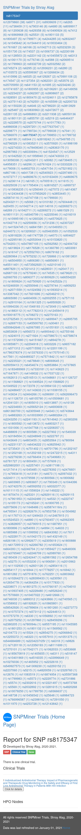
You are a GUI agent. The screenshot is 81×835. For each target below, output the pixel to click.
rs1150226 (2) (17, 105)
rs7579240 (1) (32, 273)
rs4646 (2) (34, 105)
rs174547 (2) (11, 80)
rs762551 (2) (35, 101)
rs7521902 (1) (67, 168)
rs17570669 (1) (13, 595)
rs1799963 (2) (17, 64)
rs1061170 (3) (17, 59)
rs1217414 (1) (12, 469)
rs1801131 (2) (17, 118)
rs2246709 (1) (36, 553)
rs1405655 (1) (40, 653)
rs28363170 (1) (58, 147)
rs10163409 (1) (52, 177)
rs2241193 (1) (32, 419)
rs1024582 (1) (36, 289)
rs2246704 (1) (30, 549)
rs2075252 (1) (17, 620)
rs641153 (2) (32, 85)
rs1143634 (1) (12, 394)
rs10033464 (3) (57, 43)
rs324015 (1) (16, 335)
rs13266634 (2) (54, 72)
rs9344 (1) (29, 139)
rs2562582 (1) (53, 243)
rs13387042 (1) (13, 294)
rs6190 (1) (14, 139)
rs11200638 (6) (18, 30)
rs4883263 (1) (17, 415)
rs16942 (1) (67, 570)
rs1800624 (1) (17, 281)
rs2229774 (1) (51, 678)
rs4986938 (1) (12, 126)
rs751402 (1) (34, 448)
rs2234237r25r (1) (38, 641)
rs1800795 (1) (54, 503)
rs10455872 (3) (57, 55)
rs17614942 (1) (52, 419)
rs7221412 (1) (30, 269)
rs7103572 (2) (12, 72)
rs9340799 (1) (33, 214)
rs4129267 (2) (46, 76)
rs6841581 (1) (38, 227)
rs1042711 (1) (27, 210)
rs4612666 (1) (54, 595)
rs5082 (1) (51, 160)
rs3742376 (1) (17, 486)
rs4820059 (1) (46, 670)
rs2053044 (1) (36, 239)
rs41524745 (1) (18, 227)
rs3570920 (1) (53, 143)
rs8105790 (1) (38, 398)
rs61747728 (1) (37, 235)
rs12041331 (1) (13, 402)
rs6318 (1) (58, 641)
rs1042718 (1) (12, 223)
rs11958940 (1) (37, 156)
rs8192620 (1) (32, 603)
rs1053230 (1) (31, 561)
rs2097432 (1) (67, 473)
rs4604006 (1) (32, 298)
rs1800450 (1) (32, 461)
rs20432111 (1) (13, 202)
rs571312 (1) (16, 348)
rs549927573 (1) (14, 666)
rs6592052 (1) (36, 486)
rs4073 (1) (55, 235)
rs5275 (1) (14, 561)
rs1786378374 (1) (15, 352)
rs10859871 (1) (13, 344)
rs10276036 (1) (13, 662)
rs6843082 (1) (53, 532)
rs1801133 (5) (54, 34)
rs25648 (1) (51, 695)
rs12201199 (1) (57, 348)
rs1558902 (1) (12, 603)
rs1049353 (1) (57, 227)
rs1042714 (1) (28, 206)
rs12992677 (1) (31, 540)
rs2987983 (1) (12, 151)
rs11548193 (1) (34, 306)
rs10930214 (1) (57, 289)
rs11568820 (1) (58, 381)
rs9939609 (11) (52, 22)
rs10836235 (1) (18, 189)
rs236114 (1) (16, 181)
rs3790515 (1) (36, 524)
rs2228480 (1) (38, 591)
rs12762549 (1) (13, 319)
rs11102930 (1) (18, 565)
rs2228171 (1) (17, 536)
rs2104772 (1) (12, 632)
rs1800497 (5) (12, 39)
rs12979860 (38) (14, 22)
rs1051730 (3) (12, 51)
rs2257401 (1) (35, 465)
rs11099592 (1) (33, 532)
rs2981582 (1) (51, 557)
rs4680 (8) (55, 26)
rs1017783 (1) (56, 122)
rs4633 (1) (62, 528)
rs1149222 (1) (54, 490)
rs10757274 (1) (18, 611)
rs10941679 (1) (34, 319)
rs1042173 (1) (36, 536)
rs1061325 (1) (36, 302)
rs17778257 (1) (49, 570)
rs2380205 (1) (12, 624)
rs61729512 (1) (18, 545)
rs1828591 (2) (12, 97)
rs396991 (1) (50, 394)
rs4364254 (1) (33, 582)
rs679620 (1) (68, 273)
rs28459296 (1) (57, 620)
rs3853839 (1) (12, 331)
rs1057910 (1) (48, 637)
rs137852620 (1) (40, 193)
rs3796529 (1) (12, 143)
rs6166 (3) (29, 47)
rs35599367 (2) (33, 72)
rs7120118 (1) (17, 645)
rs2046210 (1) (54, 294)
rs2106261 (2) (53, 89)
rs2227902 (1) (51, 432)
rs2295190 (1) (17, 239)
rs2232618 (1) (53, 662)
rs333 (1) (71, 327)
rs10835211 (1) (33, 143)
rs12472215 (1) (57, 453)
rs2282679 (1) (32, 511)
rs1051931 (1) (54, 327)
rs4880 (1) (31, 519)
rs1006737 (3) (49, 51)
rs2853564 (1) (51, 440)
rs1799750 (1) (38, 691)
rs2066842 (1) (67, 632)
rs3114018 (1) (48, 206)
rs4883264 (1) (57, 415)
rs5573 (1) (34, 678)
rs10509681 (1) (58, 398)
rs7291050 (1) (59, 699)
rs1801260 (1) (53, 607)
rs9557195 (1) (51, 624)
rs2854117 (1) (12, 570)
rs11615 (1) (65, 181)
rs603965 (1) (16, 482)
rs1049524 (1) (38, 381)
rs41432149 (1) (57, 536)
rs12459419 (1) (58, 310)
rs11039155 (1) (57, 390)
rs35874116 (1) (13, 197)
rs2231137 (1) (17, 444)
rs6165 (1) (32, 181)
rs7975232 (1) (32, 256)
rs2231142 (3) (36, 55)
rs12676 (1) (10, 674)
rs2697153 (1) (17, 323)
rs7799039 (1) (51, 131)
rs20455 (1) (10, 206)
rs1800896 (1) (12, 528)
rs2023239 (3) (66, 47)
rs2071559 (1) (17, 289)
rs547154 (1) (49, 168)
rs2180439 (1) (12, 557)
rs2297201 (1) (32, 126)
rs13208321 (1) (31, 231)
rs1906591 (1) (51, 561)
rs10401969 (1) (18, 657)
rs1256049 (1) (38, 189)
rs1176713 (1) (17, 515)
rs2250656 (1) (32, 223)
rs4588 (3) (52, 59)
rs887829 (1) (11, 269)
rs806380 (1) (35, 260)
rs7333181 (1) (40, 369)
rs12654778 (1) (13, 582)
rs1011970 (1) (12, 703)
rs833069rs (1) (32, 151)
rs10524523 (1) (13, 519)
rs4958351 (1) (12, 164)
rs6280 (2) (65, 68)
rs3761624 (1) (46, 164)
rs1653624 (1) (57, 545)
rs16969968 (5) (18, 34)
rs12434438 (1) (18, 193)
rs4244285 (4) (51, 39)
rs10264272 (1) (18, 578)
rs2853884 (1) (53, 365)
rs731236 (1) (50, 223)
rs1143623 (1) (59, 369)
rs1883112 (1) (17, 310)
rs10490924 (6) (57, 30)
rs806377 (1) (31, 277)
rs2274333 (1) (17, 147)
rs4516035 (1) (38, 657)
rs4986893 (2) (32, 114)
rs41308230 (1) (36, 666)
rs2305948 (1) (35, 411)
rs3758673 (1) (52, 335)
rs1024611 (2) (51, 97)
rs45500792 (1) (37, 323)
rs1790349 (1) (52, 482)
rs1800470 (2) (32, 97)
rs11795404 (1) (33, 185)
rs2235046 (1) (53, 214)
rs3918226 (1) (17, 235)
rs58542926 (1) (13, 607)
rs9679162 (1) (54, 252)
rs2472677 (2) (54, 110)
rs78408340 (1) (37, 147)
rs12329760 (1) (67, 670)
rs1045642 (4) (17, 43)
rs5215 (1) (29, 670)
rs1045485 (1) (32, 469)
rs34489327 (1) (29, 356)
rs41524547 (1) (53, 151)
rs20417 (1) (66, 269)
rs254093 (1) (31, 528)
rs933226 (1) (52, 344)
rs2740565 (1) (67, 599)
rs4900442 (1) (49, 331)
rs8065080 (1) (12, 298)
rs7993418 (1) (17, 473)
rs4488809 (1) (12, 432)
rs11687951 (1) (57, 524)
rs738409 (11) (18, 26)
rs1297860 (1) (36, 620)
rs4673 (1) (50, 473)
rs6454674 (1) (33, 365)
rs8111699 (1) (57, 645)
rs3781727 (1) (12, 461)
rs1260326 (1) (38, 218)
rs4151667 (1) (38, 340)
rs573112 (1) (37, 611)
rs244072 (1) (11, 231)
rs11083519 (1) (29, 674)
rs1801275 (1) (32, 586)
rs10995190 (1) (18, 218)
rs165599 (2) (53, 101)
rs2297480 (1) (67, 172)
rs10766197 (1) (52, 586)
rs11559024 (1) (34, 490)
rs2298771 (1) (12, 131)
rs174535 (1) (50, 273)
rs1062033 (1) (53, 649)
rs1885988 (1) (12, 532)
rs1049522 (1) (12, 386)
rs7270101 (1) (12, 649)
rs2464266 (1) (32, 394)
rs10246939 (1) (13, 285)
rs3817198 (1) (54, 465)
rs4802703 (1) (30, 168)
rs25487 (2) (15, 110)
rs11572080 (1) (18, 340)
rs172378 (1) (31, 386)
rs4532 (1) (53, 499)
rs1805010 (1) (33, 402)
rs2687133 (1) (12, 273)
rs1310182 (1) (48, 202)
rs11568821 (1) (18, 381)
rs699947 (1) (54, 319)
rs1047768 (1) (33, 427)
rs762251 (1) (50, 574)
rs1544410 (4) (36, 43)
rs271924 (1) (34, 335)
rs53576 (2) (66, 80)
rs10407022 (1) (34, 595)
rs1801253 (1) (17, 628)
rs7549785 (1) (65, 139)
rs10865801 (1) (52, 603)
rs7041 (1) (68, 131)
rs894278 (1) (56, 340)
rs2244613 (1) (56, 611)
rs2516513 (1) (32, 377)
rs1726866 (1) (51, 256)
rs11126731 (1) (18, 398)
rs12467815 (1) (58, 515)
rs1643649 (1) (12, 440)
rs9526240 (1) (57, 591)
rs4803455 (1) (32, 440)
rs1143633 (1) (36, 390)
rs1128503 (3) (17, 55)
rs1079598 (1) (30, 478)
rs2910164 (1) (17, 302)
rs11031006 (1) (13, 427)
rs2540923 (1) (48, 172)
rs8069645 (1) (54, 361)
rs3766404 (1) (36, 457)
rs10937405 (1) (18, 591)
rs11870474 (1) (13, 494)
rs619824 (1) (16, 248)
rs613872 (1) (35, 423)
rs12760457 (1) (49, 519)
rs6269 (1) (10, 210)
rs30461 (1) (56, 323)
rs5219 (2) (52, 118)
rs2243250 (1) (12, 419)
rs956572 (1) (31, 331)
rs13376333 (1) (38, 352)
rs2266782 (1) (38, 545)
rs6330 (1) (31, 616)
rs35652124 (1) (37, 407)
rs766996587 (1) (19, 699)
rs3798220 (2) (51, 105)
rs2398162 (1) (40, 699)
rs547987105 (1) (32, 243)
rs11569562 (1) (57, 628)
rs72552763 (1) (34, 252)
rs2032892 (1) (31, 687)
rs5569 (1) (14, 687)
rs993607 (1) (34, 482)
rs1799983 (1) (17, 678)
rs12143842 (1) (52, 703)
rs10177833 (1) (54, 582)
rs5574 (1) (14, 683)
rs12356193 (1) (37, 645)
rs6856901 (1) (54, 260)
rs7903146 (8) (38, 26)
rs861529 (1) (65, 210)
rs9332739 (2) (36, 64)
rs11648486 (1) (33, 507)
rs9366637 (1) (57, 691)
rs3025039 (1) (12, 185)
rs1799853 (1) (51, 135)
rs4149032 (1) (33, 373)
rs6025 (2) (29, 76)
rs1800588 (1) (32, 432)
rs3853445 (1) (61, 193)
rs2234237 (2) (17, 93)
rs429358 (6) (37, 30)
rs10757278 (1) (13, 616)
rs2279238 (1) (17, 457)
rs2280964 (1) (12, 256)
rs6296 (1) (29, 164)
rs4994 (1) (47, 528)
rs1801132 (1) (36, 628)
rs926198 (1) (11, 540)
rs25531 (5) (36, 34)
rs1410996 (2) (12, 76)
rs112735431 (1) (14, 448)
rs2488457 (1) (17, 390)
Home (66, 828)
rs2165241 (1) (35, 503)
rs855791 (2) (35, 118)
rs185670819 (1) (19, 653)
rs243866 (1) (49, 599)
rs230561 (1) (58, 578)
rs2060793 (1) (12, 277)
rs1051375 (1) (67, 637)
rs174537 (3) (31, 51)
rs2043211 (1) (33, 160)
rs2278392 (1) (51, 469)
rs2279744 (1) (53, 285)
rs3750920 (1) (36, 281)
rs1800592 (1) (17, 423)
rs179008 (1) (11, 168)
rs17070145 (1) (59, 352)
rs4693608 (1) (57, 407)
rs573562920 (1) (35, 264)
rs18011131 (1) (13, 214)
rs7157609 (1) (51, 461)
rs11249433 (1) (37, 515)
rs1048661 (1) (51, 377)
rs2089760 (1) (56, 553)
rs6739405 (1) (67, 160)
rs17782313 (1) (37, 310)
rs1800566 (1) (49, 478)
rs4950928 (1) (56, 302)
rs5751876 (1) (32, 574)
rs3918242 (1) (46, 139)
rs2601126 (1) (38, 565)
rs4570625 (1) (57, 218)
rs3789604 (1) (33, 607)
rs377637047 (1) (53, 126)
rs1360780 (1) (54, 248)
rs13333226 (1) (67, 164)
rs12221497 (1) (52, 683)
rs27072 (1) (56, 189)
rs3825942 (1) (56, 444)
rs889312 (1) (31, 599)
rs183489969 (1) (19, 369)
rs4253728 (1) (32, 703)
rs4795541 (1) (12, 511)
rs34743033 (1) (58, 156)
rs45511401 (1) (13, 264)
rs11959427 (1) (50, 549)
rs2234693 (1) (17, 407)
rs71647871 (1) (13, 373)
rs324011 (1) (11, 478)
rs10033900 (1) (37, 415)
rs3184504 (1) (17, 436)
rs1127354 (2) (30, 80)
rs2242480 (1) (36, 499)
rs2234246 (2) (66, 85)
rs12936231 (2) (47, 68)
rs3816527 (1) (53, 185)
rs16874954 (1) (50, 674)
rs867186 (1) (11, 172)
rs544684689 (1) (14, 641)
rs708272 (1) (34, 315)
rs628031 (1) (49, 269)
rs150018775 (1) (14, 315)
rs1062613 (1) (12, 377)
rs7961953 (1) (17, 499)
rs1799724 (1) (32, 131)
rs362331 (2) (49, 80)
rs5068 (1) (31, 202)
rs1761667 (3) (12, 47)
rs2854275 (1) (48, 632)
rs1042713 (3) (46, 47)
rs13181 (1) (35, 473)
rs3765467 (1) (17, 553)
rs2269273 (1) (67, 206)
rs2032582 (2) (56, 64)
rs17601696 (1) (34, 294)
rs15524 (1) (30, 632)
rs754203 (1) (11, 243)
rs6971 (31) (33, 22)
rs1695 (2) (49, 85)
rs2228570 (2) (17, 122)
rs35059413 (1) (13, 365)
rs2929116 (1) (49, 494)
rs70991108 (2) (67, 76)
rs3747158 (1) (33, 197)
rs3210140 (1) (56, 264)
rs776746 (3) (35, 59)
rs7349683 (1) (56, 457)
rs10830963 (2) (34, 110)
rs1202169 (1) (36, 453)
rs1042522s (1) (57, 281)
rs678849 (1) (35, 361)
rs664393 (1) (11, 549)
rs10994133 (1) (50, 386)
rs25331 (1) (32, 494)
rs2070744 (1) (36, 122)
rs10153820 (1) (57, 239)
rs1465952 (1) (33, 662)
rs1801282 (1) (12, 574)
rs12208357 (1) (54, 427)
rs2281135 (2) (12, 114)
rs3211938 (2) (51, 114)
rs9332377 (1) (56, 486)
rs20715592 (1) (36, 348)
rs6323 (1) (31, 637)
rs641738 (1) (29, 172)
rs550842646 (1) (14, 327)
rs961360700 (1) (14, 411)
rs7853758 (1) (51, 511)
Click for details (13, 789)
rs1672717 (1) (12, 177)
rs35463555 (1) (52, 231)
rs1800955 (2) (33, 89)
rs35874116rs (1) (55, 507)
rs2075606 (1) (12, 507)
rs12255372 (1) (13, 637)
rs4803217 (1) (54, 423)
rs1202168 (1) (17, 453)
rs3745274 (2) (12, 68)
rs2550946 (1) (33, 285)
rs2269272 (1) (46, 210)
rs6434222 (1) (36, 444)
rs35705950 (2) (13, 85)
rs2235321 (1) (17, 361)
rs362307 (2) (35, 93)
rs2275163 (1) (53, 315)
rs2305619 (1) (51, 540)
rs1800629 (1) (49, 277)
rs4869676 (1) (32, 177)
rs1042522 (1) (17, 156)
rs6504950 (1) (17, 260)
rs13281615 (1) (52, 687)
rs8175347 (13, 16)
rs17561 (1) (10, 356)
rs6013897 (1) (53, 402)
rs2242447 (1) (32, 557)
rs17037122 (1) (54, 373)
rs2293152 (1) (56, 666)
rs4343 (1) (52, 411)
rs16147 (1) (15, 252)
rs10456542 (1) (33, 695)
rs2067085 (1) (35, 327)
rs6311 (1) (57, 653)
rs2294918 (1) (33, 344)
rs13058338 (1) (13, 160)
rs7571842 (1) (49, 356)
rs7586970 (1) (12, 135)
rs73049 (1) (53, 306)
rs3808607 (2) (54, 93)
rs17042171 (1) (33, 649)
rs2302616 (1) (31, 683)
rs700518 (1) (48, 181)
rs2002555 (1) (51, 298)
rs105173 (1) (16, 503)
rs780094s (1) (32, 624)
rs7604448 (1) (67, 202)
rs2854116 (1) (57, 565)
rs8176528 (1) (35, 248)
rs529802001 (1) (14, 465)
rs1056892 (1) (48, 616)
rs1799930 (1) (53, 197)
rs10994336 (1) (13, 306)
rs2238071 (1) (12, 586)
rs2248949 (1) (36, 436)
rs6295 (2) (29, 68)
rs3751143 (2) (17, 101)
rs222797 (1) (55, 436)
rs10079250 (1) (18, 691)
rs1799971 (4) (32, 39)
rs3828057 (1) (17, 524)
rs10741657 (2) (13, 89)
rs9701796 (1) (53, 448)
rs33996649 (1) (58, 657)
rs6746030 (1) (12, 599)
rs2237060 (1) (12, 670)
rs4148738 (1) (12, 695)
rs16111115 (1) (13, 490)
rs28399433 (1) (39, 578)
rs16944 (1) (30, 570)
